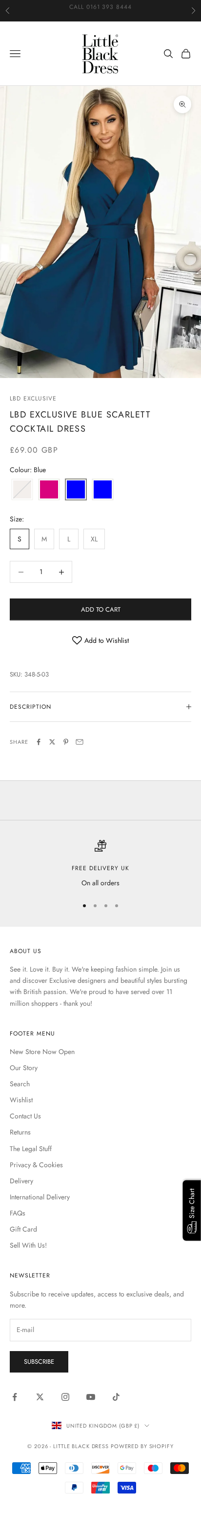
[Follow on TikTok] (116, 1397)
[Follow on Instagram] (65, 1397)
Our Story (24, 1068)
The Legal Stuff (31, 1149)
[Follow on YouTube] (91, 1397)
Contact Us (25, 1116)
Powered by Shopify (142, 1446)
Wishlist (21, 1100)
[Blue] (75, 490)
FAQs (17, 1213)
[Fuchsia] (49, 490)
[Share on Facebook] (38, 742)
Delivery (21, 1181)
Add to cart (101, 609)
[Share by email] (79, 742)
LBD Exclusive (33, 398)
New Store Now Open (42, 1051)
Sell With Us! (28, 1245)
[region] (100, 864)
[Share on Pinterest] (66, 742)
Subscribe (39, 1361)
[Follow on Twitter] (40, 1397)
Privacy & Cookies (36, 1165)
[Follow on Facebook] (15, 1397)
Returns (20, 1132)
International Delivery (40, 1197)
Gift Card (23, 1229)
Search (20, 1084)
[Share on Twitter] (52, 742)
